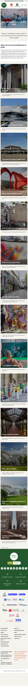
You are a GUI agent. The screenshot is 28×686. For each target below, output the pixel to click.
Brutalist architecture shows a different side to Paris (13, 537)
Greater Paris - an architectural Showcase (11, 89)
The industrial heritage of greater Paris (13, 159)
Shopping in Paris (5, 641)
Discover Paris (4, 628)
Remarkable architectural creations (12, 125)
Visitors (16, 563)
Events (2, 632)
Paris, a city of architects (9, 469)
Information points (19, 630)
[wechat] (17, 568)
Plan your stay (4, 634)
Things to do (4, 630)
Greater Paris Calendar (20, 634)
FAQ (1, 660)
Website (10, 563)
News (15, 632)
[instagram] (5, 568)
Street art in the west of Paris (10, 366)
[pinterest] (14, 568)
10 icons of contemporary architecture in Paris (14, 502)
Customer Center (5, 658)
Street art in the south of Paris (11, 262)
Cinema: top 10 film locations (10, 434)
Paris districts (4, 644)
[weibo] (23, 568)
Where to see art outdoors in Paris (12, 194)
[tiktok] (11, 568)
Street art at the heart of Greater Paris (13, 228)
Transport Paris (5, 646)
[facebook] (2, 568)
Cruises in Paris (4, 636)
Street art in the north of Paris (11, 331)
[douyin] (20, 568)
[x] (26, 568)
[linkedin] (8, 568)
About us (16, 628)
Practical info (17, 636)
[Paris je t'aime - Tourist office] (4, 5)
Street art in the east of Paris (10, 297)
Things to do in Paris (5, 547)
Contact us (17, 638)
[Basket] (22, 5)
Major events (6, 400)
